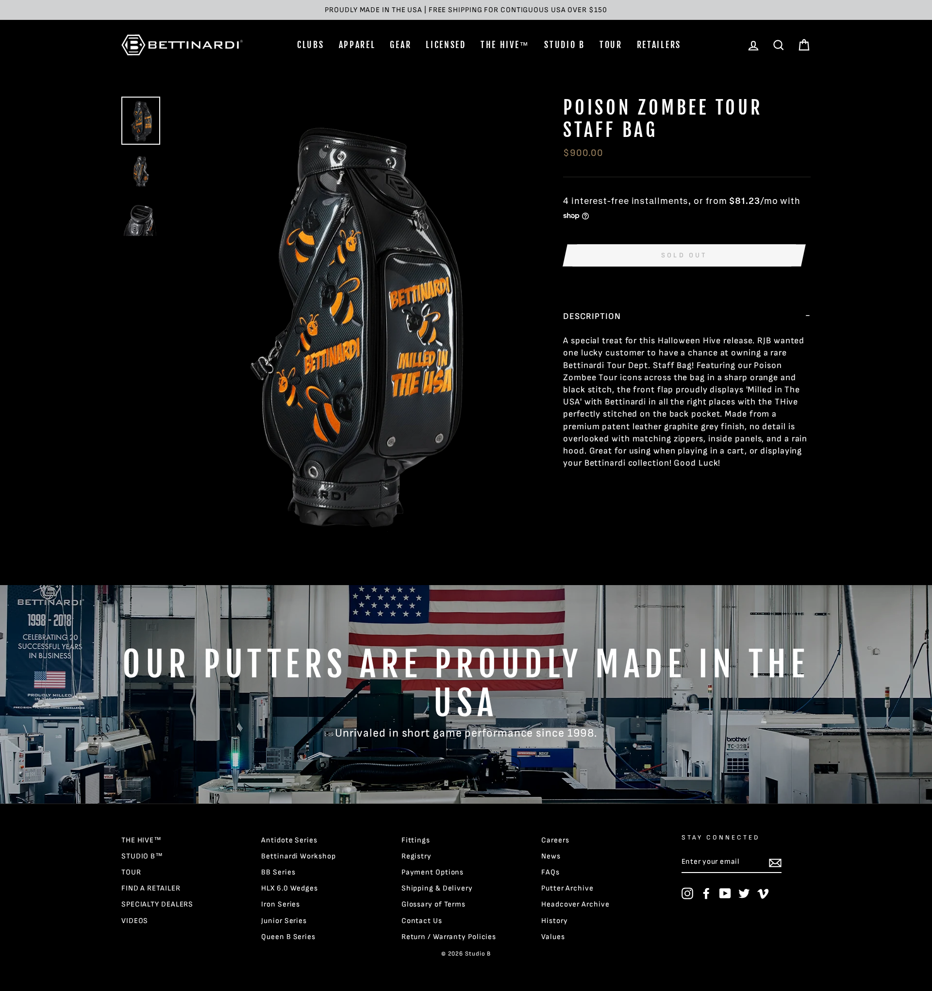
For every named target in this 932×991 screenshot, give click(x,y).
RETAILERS (659, 44)
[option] (466, 10)
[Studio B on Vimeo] (763, 893)
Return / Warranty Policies (448, 936)
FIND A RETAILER (151, 888)
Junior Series (284, 920)
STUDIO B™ (142, 856)
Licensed (446, 44)
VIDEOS (134, 920)
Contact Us (421, 920)
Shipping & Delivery (437, 888)
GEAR (400, 44)
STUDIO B (564, 44)
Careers (555, 840)
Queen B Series (288, 936)
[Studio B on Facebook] (706, 893)
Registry (416, 856)
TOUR (610, 44)
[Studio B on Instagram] (687, 893)
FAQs (550, 872)
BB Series (278, 872)
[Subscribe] (775, 862)
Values (553, 936)
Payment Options (432, 872)
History (554, 920)
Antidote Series (289, 840)
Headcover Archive (575, 904)
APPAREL (357, 44)
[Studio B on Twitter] (744, 893)
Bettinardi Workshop (298, 856)
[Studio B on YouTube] (725, 893)
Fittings (415, 840)
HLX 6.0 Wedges (289, 888)
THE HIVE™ (505, 44)
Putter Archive (567, 888)
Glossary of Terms (433, 904)
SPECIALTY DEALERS (157, 904)
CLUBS (310, 44)
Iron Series (280, 904)
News (551, 856)
